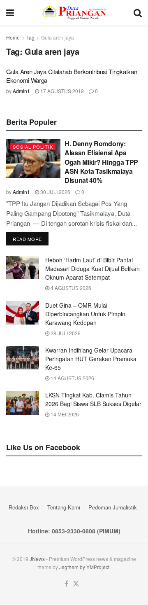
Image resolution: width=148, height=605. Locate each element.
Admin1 (21, 90)
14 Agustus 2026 (71, 377)
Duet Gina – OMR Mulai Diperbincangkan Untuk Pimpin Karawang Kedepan (85, 314)
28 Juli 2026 (65, 332)
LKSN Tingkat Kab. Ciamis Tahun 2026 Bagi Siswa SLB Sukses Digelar (93, 399)
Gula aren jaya (57, 37)
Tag (30, 37)
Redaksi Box (24, 507)
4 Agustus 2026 (70, 287)
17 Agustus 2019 (61, 90)
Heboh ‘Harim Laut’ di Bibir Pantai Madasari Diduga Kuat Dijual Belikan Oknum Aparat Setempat (92, 268)
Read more (27, 239)
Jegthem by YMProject (84, 566)
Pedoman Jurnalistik (112, 507)
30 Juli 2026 (54, 191)
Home (13, 37)
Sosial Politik (33, 146)
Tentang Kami (63, 507)
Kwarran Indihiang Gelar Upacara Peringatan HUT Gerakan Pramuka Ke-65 (90, 358)
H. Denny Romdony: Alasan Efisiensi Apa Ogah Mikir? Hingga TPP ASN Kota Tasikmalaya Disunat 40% (101, 162)
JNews (37, 558)
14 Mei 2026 (64, 414)
